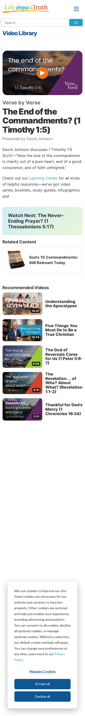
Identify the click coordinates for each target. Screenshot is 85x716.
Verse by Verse (21, 103)
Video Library (19, 33)
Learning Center (43, 178)
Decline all (42, 696)
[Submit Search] (76, 22)
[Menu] (76, 9)
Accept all (42, 684)
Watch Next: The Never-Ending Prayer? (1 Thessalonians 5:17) (36, 221)
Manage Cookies (43, 671)
